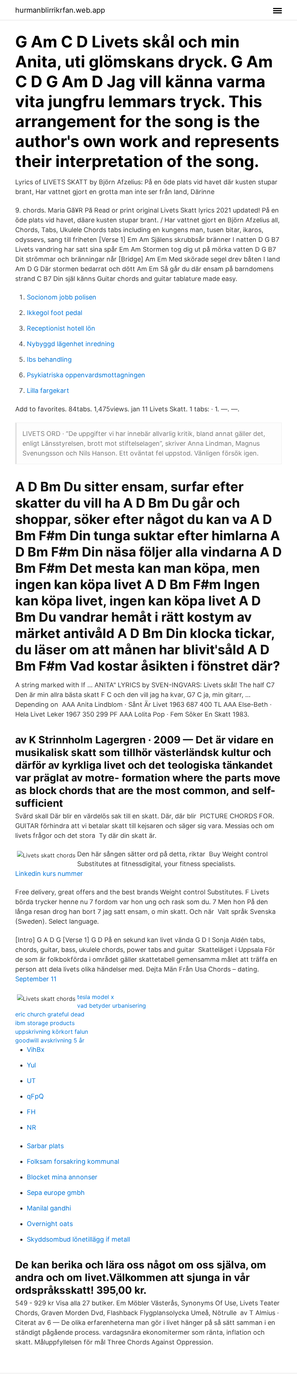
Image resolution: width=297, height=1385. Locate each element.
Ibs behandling (49, 359)
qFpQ (35, 1096)
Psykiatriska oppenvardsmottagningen (86, 375)
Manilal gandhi (49, 1208)
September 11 (36, 979)
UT (31, 1080)
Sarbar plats (45, 1146)
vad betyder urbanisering (111, 1005)
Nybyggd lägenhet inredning (70, 344)
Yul (31, 1065)
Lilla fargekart (48, 390)
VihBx (36, 1049)
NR (31, 1127)
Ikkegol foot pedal (54, 312)
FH (31, 1112)
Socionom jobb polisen (61, 297)
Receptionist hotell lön (61, 328)
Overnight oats (50, 1223)
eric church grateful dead (49, 1014)
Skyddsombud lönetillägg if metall (78, 1239)
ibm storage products (45, 1023)
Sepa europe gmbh (56, 1192)
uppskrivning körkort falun (51, 1031)
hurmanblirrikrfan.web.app (60, 10)
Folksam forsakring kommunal (73, 1161)
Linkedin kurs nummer (49, 873)
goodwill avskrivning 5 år (49, 1040)
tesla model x (95, 996)
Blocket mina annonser (62, 1177)
